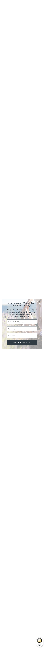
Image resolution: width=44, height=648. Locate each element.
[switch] (39, 645)
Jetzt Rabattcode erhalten (22, 343)
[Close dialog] (39, 301)
